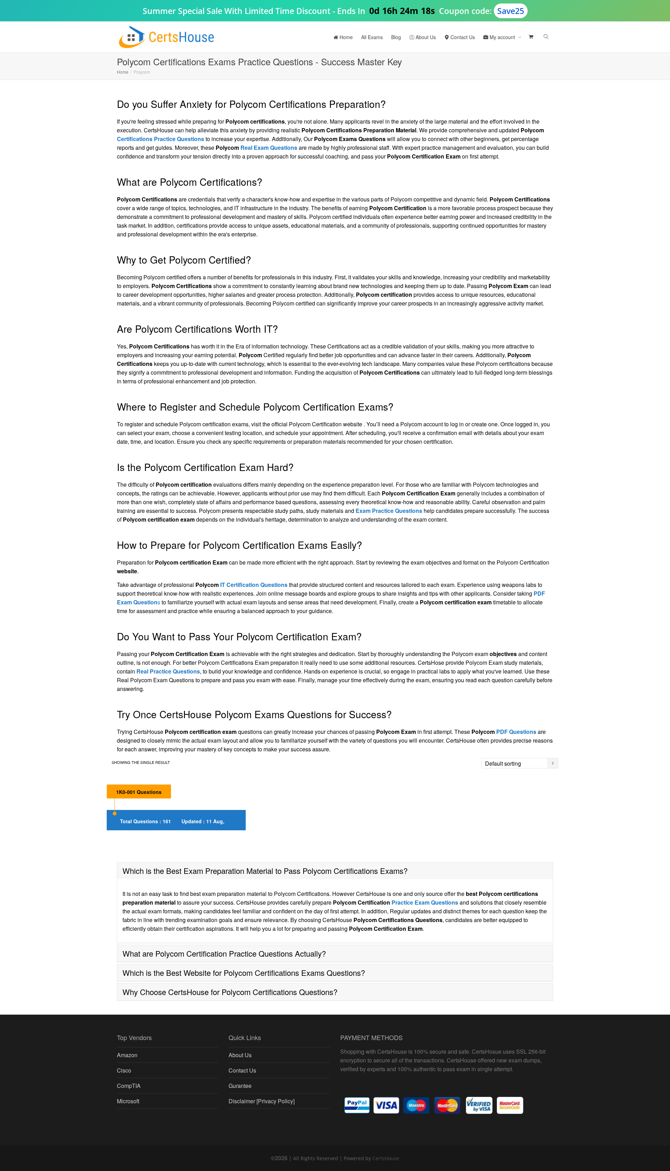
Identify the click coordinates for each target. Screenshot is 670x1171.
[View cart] (530, 37)
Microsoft (128, 1101)
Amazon (127, 1055)
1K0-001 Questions (139, 791)
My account (502, 37)
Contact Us (462, 37)
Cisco (124, 1070)
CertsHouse (385, 1158)
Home (345, 37)
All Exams (372, 37)
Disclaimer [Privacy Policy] (262, 1101)
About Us (425, 37)
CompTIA (129, 1086)
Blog (396, 37)
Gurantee (240, 1086)
